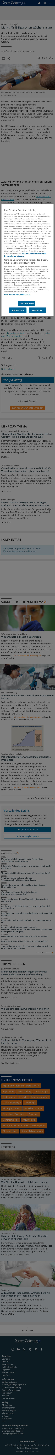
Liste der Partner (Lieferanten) (17, 294)
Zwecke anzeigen (26, 303)
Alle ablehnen (18, 310)
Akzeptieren (37, 310)
